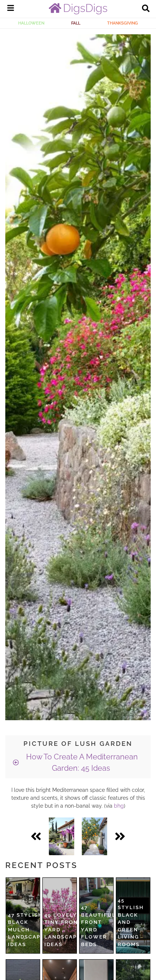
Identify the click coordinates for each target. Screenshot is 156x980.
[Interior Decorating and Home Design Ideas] (78, 12)
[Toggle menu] (10, 9)
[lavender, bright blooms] (61, 836)
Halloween (31, 23)
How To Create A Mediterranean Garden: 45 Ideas (81, 762)
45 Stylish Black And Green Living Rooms (131, 922)
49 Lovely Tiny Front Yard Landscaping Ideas (66, 929)
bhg (119, 806)
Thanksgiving (122, 23)
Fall (75, 23)
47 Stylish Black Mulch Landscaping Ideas (29, 929)
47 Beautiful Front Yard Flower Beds (98, 926)
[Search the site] (146, 9)
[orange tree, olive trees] (94, 836)
